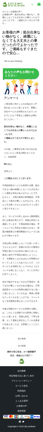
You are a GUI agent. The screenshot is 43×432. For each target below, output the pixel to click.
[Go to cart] (39, 5)
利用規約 (21, 391)
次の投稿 (22, 346)
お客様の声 (21, 406)
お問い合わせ (21, 396)
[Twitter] (23, 422)
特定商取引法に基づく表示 (21, 376)
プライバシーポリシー (21, 381)
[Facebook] (20, 422)
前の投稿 (22, 339)
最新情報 (21, 411)
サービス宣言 (21, 386)
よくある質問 (21, 401)
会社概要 (21, 371)
